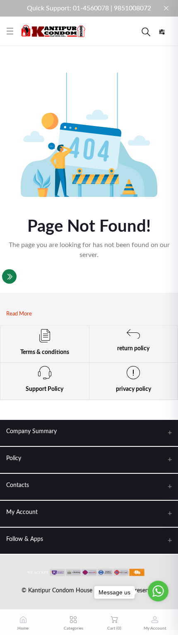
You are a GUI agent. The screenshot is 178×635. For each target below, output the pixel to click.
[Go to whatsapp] (158, 591)
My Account (22, 512)
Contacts (17, 485)
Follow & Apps (24, 539)
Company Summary (31, 431)
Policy (13, 458)
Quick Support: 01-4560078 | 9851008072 (89, 8)
